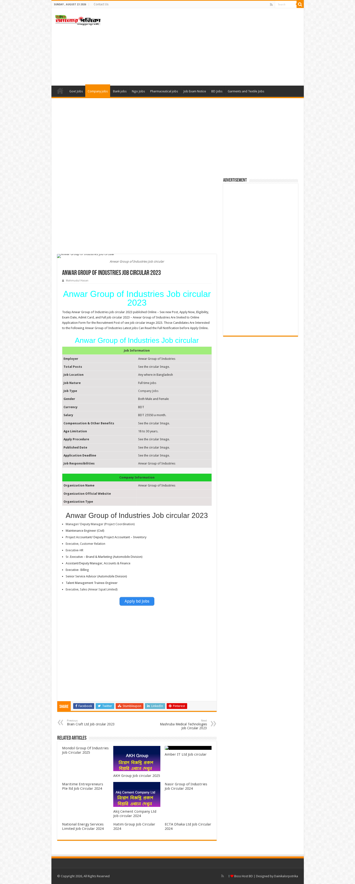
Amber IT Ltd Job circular (186, 754)
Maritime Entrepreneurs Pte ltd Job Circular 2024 (82, 786)
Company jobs (98, 91)
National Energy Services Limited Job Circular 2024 (83, 826)
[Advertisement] (212, 47)
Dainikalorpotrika (286, 876)
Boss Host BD (243, 876)
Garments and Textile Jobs (246, 91)
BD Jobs (216, 91)
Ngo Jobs (138, 91)
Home (60, 91)
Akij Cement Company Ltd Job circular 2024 (134, 813)
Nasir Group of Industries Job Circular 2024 (186, 786)
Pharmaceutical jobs (164, 91)
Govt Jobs (76, 91)
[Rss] (271, 4)
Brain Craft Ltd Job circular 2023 (91, 722)
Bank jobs (120, 91)
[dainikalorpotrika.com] (78, 19)
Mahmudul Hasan (77, 280)
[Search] (300, 4)
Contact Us (101, 4)
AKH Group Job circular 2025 (136, 776)
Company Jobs (148, 391)
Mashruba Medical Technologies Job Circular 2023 (183, 724)
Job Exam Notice (194, 91)
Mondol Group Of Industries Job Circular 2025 (85, 750)
